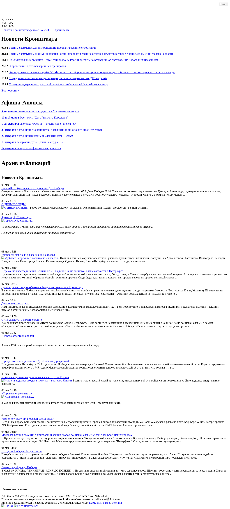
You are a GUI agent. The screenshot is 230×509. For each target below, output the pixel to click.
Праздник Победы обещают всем (21, 451)
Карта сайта (96, 502)
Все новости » (10, 90)
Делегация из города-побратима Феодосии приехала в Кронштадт (42, 287)
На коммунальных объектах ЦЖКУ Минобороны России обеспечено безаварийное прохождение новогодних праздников (83, 59)
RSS (107, 502)
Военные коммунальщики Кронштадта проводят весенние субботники (52, 47)
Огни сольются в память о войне (21, 319)
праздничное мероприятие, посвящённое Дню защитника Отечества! (51, 129)
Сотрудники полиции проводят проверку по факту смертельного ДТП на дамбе (58, 78)
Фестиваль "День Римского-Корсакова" (34, 117)
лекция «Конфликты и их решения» (31, 148)
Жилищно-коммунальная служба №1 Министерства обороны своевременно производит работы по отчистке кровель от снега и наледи (92, 72)
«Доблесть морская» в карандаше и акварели (28, 254)
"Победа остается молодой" (18, 335)
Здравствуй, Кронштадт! (16, 217)
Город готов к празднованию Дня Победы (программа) (35, 361)
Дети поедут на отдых (15, 303)
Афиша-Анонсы (38, 30)
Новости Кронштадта (14, 30)
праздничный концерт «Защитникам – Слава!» (37, 135)
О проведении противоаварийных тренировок (37, 66)
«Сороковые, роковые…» (17, 393)
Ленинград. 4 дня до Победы (19, 467)
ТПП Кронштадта (59, 30)
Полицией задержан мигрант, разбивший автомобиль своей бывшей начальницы (58, 84)
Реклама (117, 502)
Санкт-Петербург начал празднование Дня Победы (32, 188)
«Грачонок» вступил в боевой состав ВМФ (27, 418)
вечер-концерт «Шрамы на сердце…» (32, 142)
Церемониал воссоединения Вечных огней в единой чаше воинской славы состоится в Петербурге (62, 271)
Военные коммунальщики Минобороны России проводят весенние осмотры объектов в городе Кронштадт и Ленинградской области (91, 53)
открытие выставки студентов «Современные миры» (40, 111)
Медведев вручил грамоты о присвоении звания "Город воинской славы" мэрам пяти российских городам (66, 434)
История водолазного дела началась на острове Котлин (35, 377)
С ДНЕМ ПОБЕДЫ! (13, 204)
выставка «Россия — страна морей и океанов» (39, 123)
